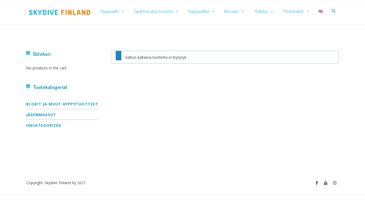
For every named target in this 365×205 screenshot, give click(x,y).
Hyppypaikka (198, 11)
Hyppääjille (110, 11)
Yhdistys (261, 11)
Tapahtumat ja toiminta (153, 11)
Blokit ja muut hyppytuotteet (62, 104)
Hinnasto (231, 11)
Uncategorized (43, 125)
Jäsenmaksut (41, 114)
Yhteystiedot (293, 11)
